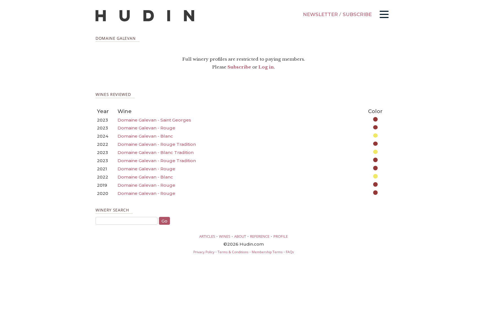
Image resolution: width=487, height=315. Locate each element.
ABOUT (240, 236)
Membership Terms (267, 252)
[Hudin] (145, 20)
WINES (224, 236)
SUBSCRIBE (357, 14)
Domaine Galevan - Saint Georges (154, 120)
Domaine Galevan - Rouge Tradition (157, 144)
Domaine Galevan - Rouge (146, 128)
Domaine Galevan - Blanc (145, 136)
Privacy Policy (203, 252)
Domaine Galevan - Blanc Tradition (156, 152)
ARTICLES (207, 236)
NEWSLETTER (320, 14)
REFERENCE (259, 236)
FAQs (290, 252)
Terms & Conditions (233, 252)
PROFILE (280, 236)
